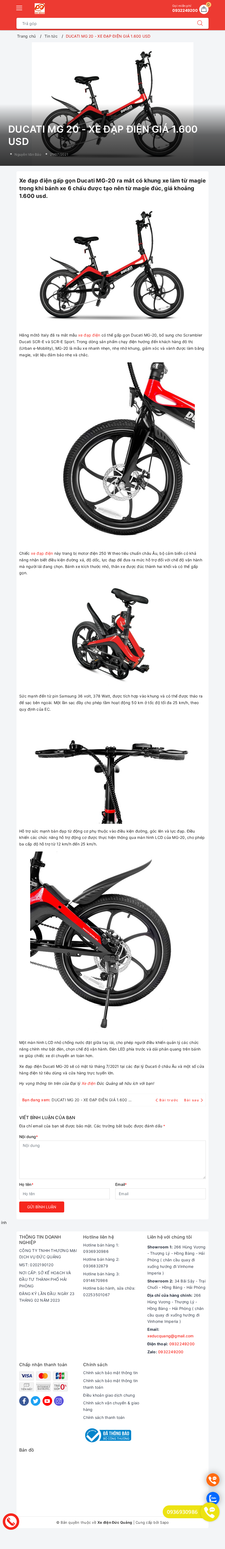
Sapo (164, 1522)
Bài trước (169, 1100)
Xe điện (89, 1083)
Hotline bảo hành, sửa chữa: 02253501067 (109, 1291)
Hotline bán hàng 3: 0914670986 (101, 1277)
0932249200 (182, 1343)
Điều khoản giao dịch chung (109, 1395)
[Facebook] (24, 1401)
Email (121, 1184)
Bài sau (191, 1100)
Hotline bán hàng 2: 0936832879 (101, 1262)
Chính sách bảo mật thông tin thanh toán (110, 1384)
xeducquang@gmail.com (170, 1336)
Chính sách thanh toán (104, 1417)
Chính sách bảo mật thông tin (110, 1372)
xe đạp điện (89, 335)
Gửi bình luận (41, 1207)
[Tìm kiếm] (200, 23)
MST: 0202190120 (36, 1264)
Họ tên (26, 1184)
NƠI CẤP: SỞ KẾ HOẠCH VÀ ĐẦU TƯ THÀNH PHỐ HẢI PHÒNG (45, 1279)
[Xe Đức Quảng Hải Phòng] (39, 8)
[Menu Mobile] (19, 7)
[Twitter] (35, 1401)
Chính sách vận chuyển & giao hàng (111, 1406)
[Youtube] (47, 1401)
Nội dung (28, 1136)
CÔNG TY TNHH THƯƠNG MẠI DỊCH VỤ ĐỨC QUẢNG (48, 1253)
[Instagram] (59, 1401)
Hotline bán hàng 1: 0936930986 (101, 1248)
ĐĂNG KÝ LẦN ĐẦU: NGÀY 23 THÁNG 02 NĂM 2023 (46, 1296)
